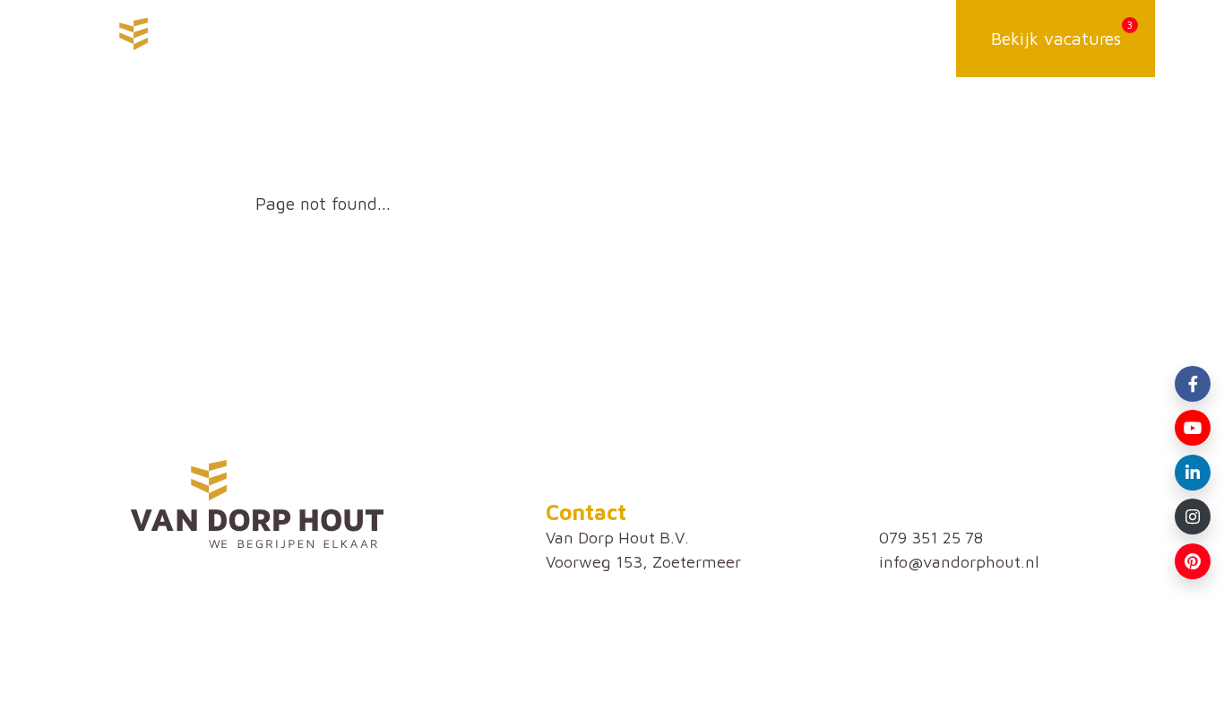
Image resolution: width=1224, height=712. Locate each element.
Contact (891, 38)
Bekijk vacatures (1056, 38)
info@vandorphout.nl (959, 561)
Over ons (575, 38)
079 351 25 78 (931, 537)
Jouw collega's (734, 38)
